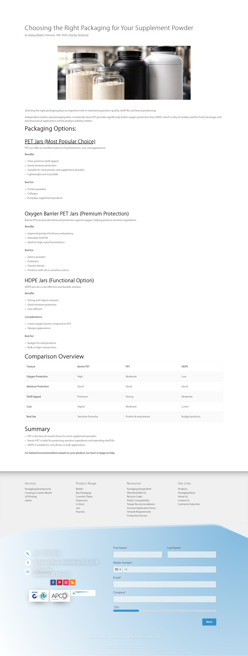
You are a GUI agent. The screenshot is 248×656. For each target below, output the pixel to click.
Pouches (80, 512)
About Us (183, 497)
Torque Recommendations (141, 504)
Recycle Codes (134, 497)
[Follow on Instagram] (66, 582)
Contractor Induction (189, 504)
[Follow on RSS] (72, 582)
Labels (28, 500)
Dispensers (82, 500)
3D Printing (31, 497)
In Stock (80, 504)
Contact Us (183, 500)
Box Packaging (83, 493)
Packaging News (186, 493)
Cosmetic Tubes (84, 497)
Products (182, 489)
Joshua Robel (35, 35)
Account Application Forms (141, 508)
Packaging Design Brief (139, 489)
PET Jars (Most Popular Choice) (60, 142)
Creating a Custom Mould (38, 493)
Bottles (79, 489)
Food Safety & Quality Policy (145, 637)
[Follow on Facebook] (53, 582)
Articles (73, 35)
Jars (78, 508)
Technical (83, 35)
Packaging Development (38, 489)
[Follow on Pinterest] (59, 582)
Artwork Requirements (139, 512)
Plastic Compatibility (138, 500)
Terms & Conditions (98, 637)
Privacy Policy (119, 637)
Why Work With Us (136, 493)
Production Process (137, 516)
